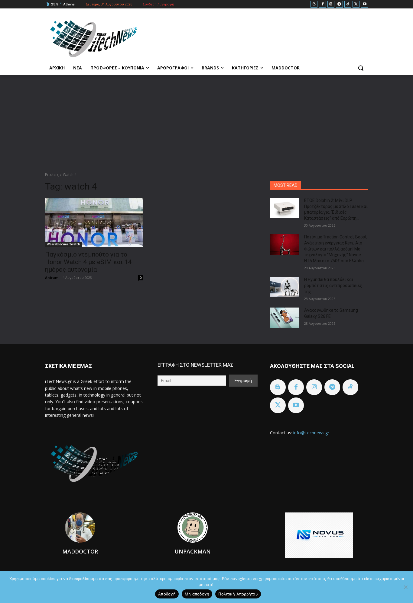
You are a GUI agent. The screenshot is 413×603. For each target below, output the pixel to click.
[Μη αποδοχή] (405, 587)
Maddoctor (80, 551)
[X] (356, 4)
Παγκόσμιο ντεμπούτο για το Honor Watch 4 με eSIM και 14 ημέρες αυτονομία (88, 262)
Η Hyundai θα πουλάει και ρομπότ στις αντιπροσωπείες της (333, 285)
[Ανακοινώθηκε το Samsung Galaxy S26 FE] (284, 318)
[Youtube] (364, 4)
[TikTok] (347, 4)
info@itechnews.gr (311, 433)
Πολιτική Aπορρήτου (238, 594)
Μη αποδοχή (197, 594)
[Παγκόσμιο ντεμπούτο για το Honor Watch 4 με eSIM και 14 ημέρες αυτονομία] (94, 222)
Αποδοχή (167, 594)
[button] (360, 68)
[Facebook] (322, 4)
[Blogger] (314, 4)
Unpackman (192, 551)
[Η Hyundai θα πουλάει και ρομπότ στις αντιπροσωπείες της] (284, 287)
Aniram (51, 277)
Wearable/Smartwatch (63, 244)
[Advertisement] (206, 120)
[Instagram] (330, 4)
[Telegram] (339, 4)
